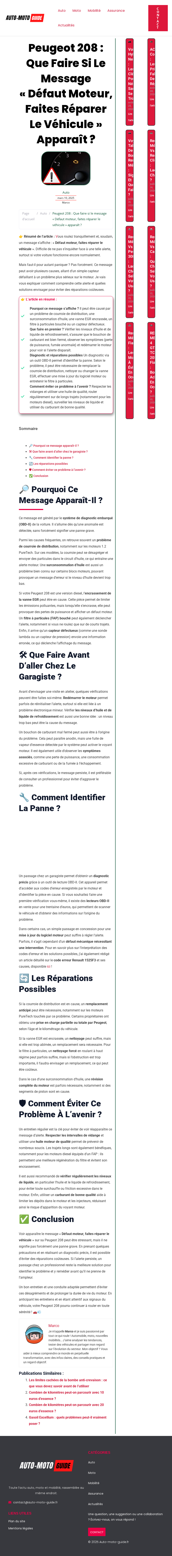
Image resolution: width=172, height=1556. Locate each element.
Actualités (66, 25)
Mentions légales (20, 1528)
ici (48, 966)
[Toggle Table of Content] (22, 439)
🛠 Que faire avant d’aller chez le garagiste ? (58, 451)
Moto (76, 10)
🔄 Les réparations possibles (48, 464)
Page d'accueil (28, 216)
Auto (62, 10)
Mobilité (94, 10)
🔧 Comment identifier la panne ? (51, 458)
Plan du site (16, 1521)
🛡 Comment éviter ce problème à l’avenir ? (57, 470)
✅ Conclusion (38, 476)
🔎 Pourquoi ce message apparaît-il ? (54, 446)
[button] (158, 18)
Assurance (116, 10)
